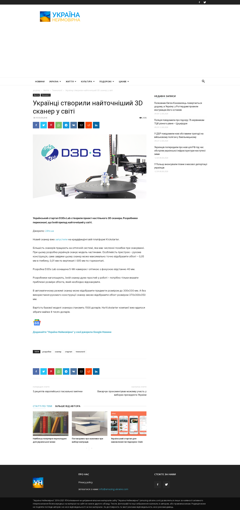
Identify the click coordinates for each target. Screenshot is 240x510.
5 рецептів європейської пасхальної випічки (57, 391)
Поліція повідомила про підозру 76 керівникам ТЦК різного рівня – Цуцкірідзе (179, 122)
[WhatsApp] (58, 125)
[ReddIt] (88, 125)
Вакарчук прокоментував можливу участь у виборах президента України (121, 393)
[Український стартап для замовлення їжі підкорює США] (128, 423)
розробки (46, 351)
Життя (70, 81)
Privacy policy (85, 482)
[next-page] (92, 448)
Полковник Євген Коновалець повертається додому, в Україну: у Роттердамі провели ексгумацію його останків (178, 106)
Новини (40, 81)
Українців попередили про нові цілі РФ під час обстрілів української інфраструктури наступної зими (180, 150)
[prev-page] (86, 448)
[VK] (73, 125)
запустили (61, 239)
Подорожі (105, 81)
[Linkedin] (96, 125)
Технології (57, 90)
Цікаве (122, 81)
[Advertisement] (147, 16)
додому (36, 90)
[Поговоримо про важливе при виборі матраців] (89, 423)
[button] (203, 81)
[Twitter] (204, 2)
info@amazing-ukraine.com (113, 489)
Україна (53, 81)
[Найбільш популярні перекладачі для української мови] (50, 423)
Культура (86, 81)
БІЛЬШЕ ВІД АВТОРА (67, 406)
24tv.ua (49, 230)
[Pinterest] (51, 125)
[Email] (81, 125)
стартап (68, 351)
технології (80, 351)
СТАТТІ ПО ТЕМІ (42, 406)
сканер (58, 351)
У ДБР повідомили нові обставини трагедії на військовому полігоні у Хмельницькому (178, 135)
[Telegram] (66, 125)
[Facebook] (199, 2)
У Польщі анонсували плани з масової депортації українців (180, 166)
